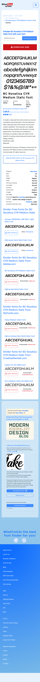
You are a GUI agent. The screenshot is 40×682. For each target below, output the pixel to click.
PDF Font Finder (8, 576)
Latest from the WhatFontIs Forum (18, 445)
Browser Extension (9, 559)
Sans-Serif (33, 171)
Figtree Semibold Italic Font (16, 289)
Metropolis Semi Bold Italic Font (18, 240)
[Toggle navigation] (36, 5)
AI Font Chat (7, 563)
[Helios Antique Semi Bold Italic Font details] (19, 340)
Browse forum (20, 495)
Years (5, 631)
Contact (5, 663)
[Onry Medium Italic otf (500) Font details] (19, 385)
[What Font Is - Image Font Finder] (7, 5)
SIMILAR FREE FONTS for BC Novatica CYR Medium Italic (20, 159)
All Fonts (19, 16)
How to (5, 595)
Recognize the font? (19, 490)
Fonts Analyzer (8, 571)
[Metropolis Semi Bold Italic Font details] (19, 245)
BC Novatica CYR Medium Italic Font (20, 271)
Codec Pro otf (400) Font (15, 365)
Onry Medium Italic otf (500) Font (19, 381)
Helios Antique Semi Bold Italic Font (20, 336)
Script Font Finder (9, 640)
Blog (4, 567)
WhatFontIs (8, 16)
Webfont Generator (20, 505)
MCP (4, 612)
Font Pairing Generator (10, 580)
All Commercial (12, 18)
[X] (24, 540)
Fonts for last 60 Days (10, 623)
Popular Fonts (7, 636)
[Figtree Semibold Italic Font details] (19, 294)
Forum (5, 618)
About (5, 659)
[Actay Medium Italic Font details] (19, 323)
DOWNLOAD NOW (21, 47)
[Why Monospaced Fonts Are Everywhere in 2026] (20, 430)
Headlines (29, 202)
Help (4, 591)
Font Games (7, 584)
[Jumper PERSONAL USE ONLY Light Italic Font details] (19, 226)
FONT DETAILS (12, 232)
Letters (5, 627)
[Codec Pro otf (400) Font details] (19, 368)
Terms (5, 651)
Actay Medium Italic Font (15, 320)
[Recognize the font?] (20, 462)
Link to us (6, 554)
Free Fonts (6, 603)
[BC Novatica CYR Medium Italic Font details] (19, 275)
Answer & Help (11, 451)
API (4, 608)
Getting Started (8, 599)
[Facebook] (16, 540)
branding (22, 197)
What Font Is (7, 550)
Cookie (5, 655)
